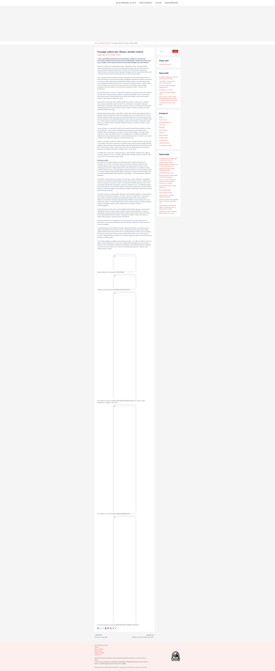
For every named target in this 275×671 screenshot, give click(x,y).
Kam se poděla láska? (165, 190)
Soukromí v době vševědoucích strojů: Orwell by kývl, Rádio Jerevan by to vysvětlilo (167, 181)
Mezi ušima (162, 125)
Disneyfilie (162, 127)
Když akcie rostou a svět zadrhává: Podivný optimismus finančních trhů (168, 201)
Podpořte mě (98, 654)
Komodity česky (163, 138)
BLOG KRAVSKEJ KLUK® (126, 3)
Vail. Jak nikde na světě (165, 192)
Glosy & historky (163, 135)
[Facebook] (98, 628)
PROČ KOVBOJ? (145, 3)
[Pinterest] (105, 628)
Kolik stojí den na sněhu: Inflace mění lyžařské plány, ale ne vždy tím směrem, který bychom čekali (168, 98)
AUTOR (158, 3)
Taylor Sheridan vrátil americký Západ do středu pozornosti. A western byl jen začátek (167, 207)
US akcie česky (163, 140)
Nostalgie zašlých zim (102, 54)
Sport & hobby (163, 130)
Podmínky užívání (99, 652)
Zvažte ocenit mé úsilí (165, 64)
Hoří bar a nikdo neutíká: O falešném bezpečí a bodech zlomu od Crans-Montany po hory (168, 164)
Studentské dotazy (164, 143)
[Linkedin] (108, 628)
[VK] (115, 628)
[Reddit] (110, 628)
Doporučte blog (99, 649)
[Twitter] (103, 628)
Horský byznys (163, 119)
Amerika (161, 132)
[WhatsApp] (100, 628)
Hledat (175, 51)
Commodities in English (165, 145)
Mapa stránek (98, 651)
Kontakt (97, 647)
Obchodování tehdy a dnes (166, 173)
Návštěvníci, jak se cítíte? (166, 90)
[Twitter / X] (113, 628)
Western (161, 117)
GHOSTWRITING (171, 3)
